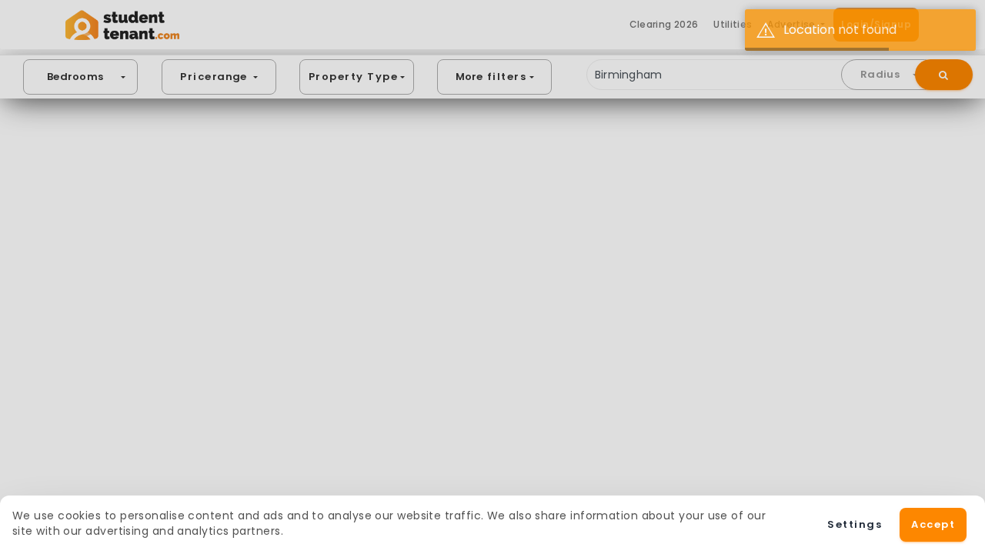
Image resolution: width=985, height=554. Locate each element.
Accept (933, 524)
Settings (854, 524)
